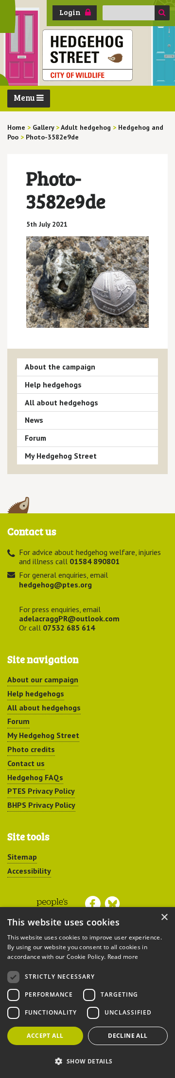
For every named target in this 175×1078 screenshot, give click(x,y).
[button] (87, 1061)
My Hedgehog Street (61, 456)
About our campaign (42, 679)
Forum (35, 438)
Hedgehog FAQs (35, 777)
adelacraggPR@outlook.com (69, 618)
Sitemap (22, 857)
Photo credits (31, 749)
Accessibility (29, 871)
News (34, 420)
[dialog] (87, 992)
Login (70, 12)
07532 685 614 (69, 627)
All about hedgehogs (61, 402)
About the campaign (60, 366)
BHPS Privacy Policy (41, 805)
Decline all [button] (127, 1036)
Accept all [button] (45, 1036)
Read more (123, 957)
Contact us (26, 763)
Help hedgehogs (53, 384)
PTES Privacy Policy (41, 791)
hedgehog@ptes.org (55, 584)
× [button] (164, 917)
